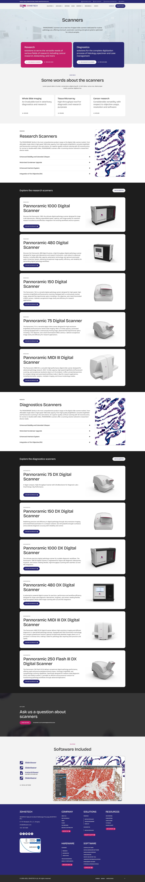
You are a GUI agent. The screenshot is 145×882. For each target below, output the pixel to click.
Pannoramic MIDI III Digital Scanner (48, 360)
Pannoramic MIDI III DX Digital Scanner (51, 622)
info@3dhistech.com (25, 825)
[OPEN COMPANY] (82, 6)
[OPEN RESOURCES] (91, 6)
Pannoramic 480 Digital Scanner (45, 245)
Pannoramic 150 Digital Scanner (45, 284)
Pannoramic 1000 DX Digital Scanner (49, 550)
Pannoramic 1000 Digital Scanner (46, 208)
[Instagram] (32, 834)
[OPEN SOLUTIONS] (53, 6)
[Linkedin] (21, 834)
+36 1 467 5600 (24, 828)
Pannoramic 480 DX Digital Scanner (49, 587)
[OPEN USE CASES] (62, 6)
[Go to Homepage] (29, 6)
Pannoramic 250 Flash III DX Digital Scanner (50, 661)
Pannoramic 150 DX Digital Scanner (48, 513)
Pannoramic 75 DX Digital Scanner (47, 477)
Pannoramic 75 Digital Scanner (52, 320)
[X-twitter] (23, 834)
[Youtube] (26, 834)
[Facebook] (29, 834)
